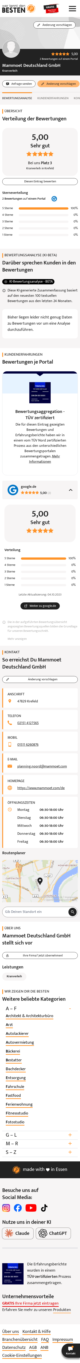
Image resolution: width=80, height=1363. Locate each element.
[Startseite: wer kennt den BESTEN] (19, 8)
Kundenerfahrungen (52, 98)
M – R (39, 1143)
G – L (39, 1135)
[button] (71, 1351)
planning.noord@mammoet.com (42, 766)
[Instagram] (6, 1208)
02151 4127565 (28, 723)
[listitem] (29, 1016)
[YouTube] (31, 1208)
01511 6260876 (27, 745)
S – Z (39, 1152)
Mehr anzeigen (17, 639)
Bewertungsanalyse (17, 98)
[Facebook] (18, 1208)
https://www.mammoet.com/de (41, 788)
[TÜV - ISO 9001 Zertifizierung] (13, 1273)
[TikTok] (44, 1208)
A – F (38, 1008)
